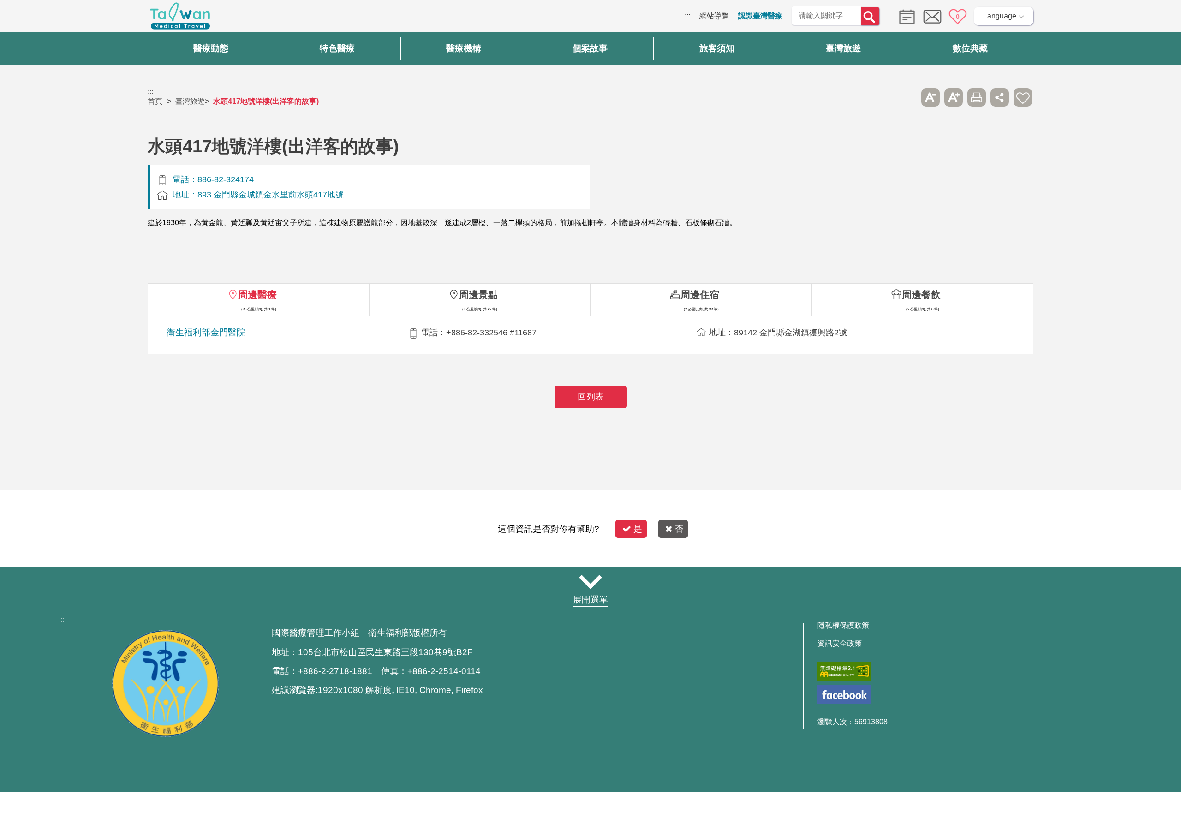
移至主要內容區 (26, 16)
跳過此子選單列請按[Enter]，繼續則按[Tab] (907, 97)
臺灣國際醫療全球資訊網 (180, 18)
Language (999, 16)
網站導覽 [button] (590, 581)
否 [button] (678, 529)
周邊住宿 (699, 294)
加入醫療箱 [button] (1023, 97)
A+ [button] (953, 97)
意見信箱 (932, 16)
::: (687, 16)
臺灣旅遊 (190, 101)
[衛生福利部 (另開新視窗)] (165, 734)
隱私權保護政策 (843, 625)
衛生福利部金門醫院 (206, 332)
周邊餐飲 (921, 294)
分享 (999, 97)
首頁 (155, 101)
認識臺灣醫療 (760, 16)
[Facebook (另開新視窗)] (844, 694)
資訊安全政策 (839, 643)
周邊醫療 (257, 294)
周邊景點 (478, 294)
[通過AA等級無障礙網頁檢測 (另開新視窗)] (844, 671)
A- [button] (930, 97)
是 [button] (637, 529)
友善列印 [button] (976, 97)
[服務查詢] (904, 16)
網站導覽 (714, 16)
